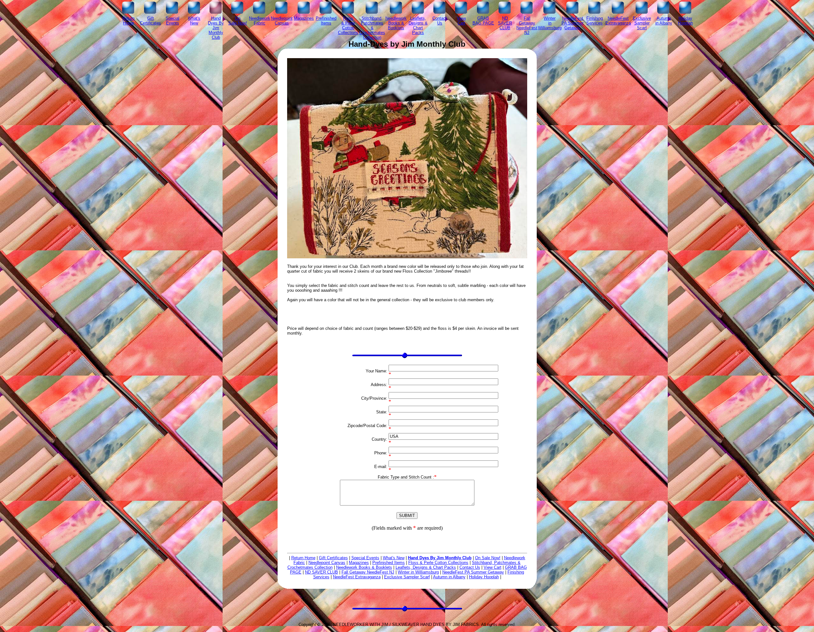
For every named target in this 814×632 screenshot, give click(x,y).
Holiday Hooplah (484, 576)
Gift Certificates (333, 557)
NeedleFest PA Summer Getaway (473, 572)
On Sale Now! (487, 557)
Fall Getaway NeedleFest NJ (367, 572)
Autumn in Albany (449, 576)
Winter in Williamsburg (418, 572)
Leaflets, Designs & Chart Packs (426, 567)
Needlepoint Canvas (326, 562)
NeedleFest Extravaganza (357, 576)
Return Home (303, 557)
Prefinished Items (388, 562)
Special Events (365, 557)
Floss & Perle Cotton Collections (438, 562)
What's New (393, 557)
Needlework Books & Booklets (364, 567)
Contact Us (469, 567)
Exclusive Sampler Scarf (407, 576)
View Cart (492, 567)
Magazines (359, 562)
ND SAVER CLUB (321, 572)
